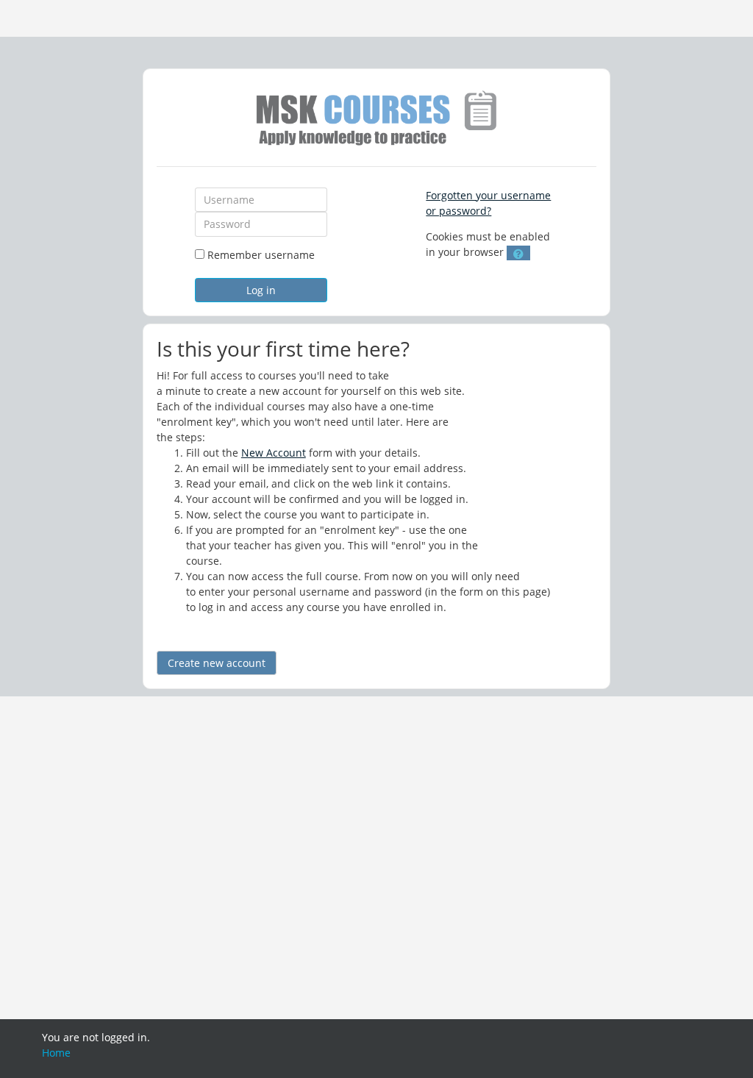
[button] (518, 253)
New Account (273, 453)
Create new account (216, 663)
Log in (261, 290)
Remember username (261, 255)
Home (56, 1053)
